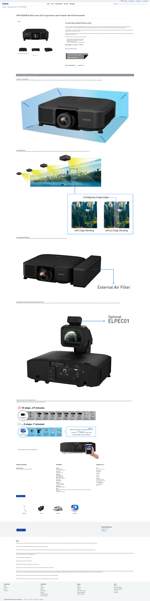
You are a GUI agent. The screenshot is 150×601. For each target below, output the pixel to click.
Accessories (31, 75)
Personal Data (36, 599)
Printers (78, 585)
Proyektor (42, 587)
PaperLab (42, 592)
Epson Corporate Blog (118, 587)
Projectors (4, 6)
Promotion (6, 590)
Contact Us (116, 590)
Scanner (5, 589)
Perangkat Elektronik (44, 594)
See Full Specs (20, 496)
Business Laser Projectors (12, 6)
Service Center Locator (81, 590)
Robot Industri (43, 590)
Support (80, 65)
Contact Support (104, 531)
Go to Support (20, 530)
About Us (115, 585)
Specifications (24, 75)
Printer (5, 585)
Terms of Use (31, 599)
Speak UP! (116, 592)
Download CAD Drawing (71, 48)
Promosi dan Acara (44, 595)
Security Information (81, 594)
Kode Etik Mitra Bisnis (118, 589)
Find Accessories (70, 65)
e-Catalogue (41, 599)
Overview (18, 75)
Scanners (79, 589)
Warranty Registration (81, 592)
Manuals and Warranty (105, 528)
